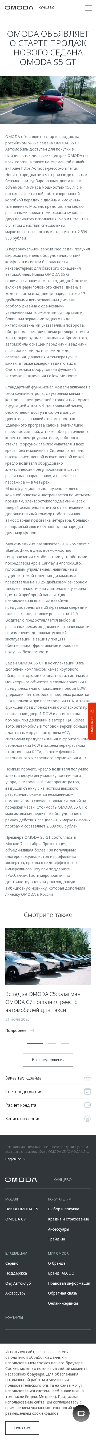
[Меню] (88, 8)
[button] (35, 1043)
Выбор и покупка (63, 1208)
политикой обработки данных (35, 1357)
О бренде (57, 1263)
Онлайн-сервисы (63, 1303)
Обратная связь (62, 1293)
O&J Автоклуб (18, 1283)
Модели (12, 1199)
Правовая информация (69, 1283)
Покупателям (59, 1199)
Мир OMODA (58, 1253)
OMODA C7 (15, 1219)
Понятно (22, 1427)
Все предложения (48, 1059)
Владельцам (16, 1253)
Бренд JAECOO (61, 1273)
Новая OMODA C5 (21, 1208)
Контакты (14, 1317)
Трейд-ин (56, 1239)
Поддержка (16, 1273)
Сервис (11, 1263)
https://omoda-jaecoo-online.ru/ (49, 168)
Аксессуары (58, 1229)
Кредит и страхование (68, 1219)
